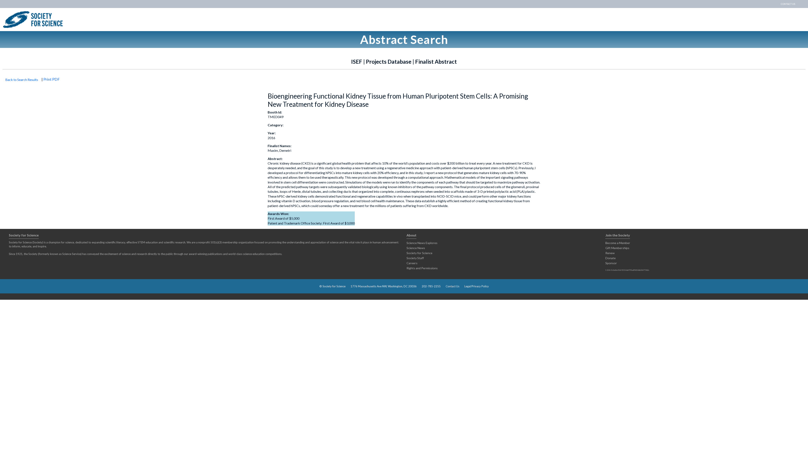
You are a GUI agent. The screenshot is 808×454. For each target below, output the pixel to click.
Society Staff (415, 258)
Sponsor (611, 263)
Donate (610, 258)
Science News (416, 248)
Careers (412, 263)
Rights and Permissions (422, 268)
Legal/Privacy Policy (476, 286)
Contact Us (452, 286)
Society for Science (419, 253)
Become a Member (617, 243)
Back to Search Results (21, 80)
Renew (610, 253)
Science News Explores (422, 243)
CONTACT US (788, 4)
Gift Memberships (617, 248)
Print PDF (51, 79)
